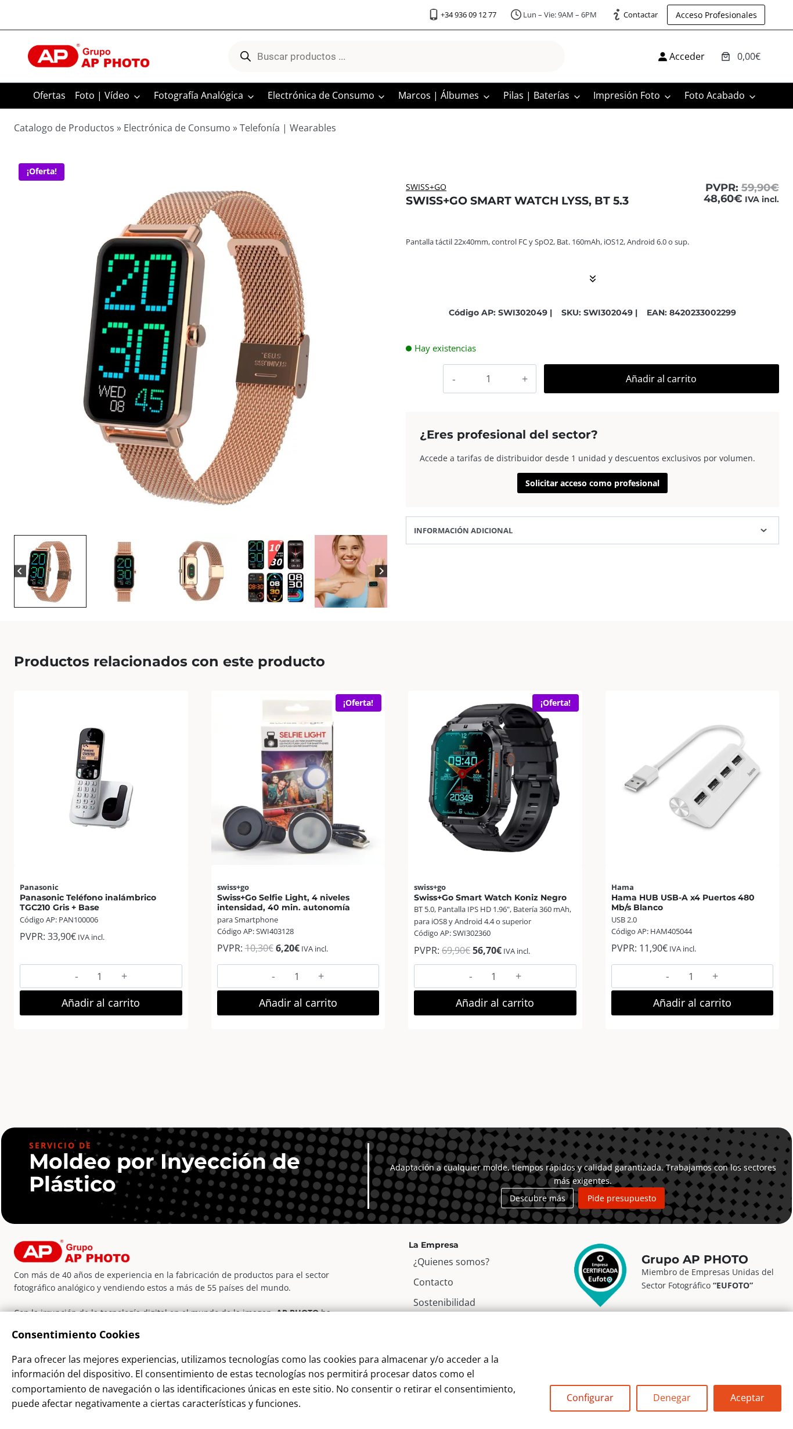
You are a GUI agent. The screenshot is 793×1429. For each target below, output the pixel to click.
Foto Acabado (714, 95)
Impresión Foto (626, 95)
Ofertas (49, 95)
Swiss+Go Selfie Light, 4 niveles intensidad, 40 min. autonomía (283, 902)
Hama (622, 887)
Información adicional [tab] (463, 530)
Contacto (433, 1282)
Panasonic (39, 887)
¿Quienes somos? (451, 1261)
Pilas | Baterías (536, 95)
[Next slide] (381, 571)
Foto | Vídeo (102, 95)
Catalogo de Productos (64, 127)
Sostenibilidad (444, 1302)
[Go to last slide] (20, 571)
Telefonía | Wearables (288, 127)
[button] (50, 571)
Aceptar (747, 1397)
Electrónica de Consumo (321, 95)
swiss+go (426, 186)
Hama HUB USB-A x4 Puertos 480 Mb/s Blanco (683, 902)
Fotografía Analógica (198, 95)
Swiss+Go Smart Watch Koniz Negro (490, 897)
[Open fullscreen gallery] (375, 520)
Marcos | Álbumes (438, 95)
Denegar (672, 1397)
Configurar (590, 1397)
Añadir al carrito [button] (101, 1003)
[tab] (173, 520)
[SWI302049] (200, 345)
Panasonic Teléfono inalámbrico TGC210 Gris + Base (88, 902)
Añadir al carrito (661, 378)
